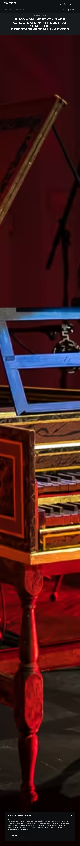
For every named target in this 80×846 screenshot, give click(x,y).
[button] (72, 814)
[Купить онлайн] (60, 3)
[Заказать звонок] (70, 3)
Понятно (13, 835)
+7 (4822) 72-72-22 (69, 10)
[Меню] (75, 3)
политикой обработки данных (42, 820)
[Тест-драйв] (65, 3)
